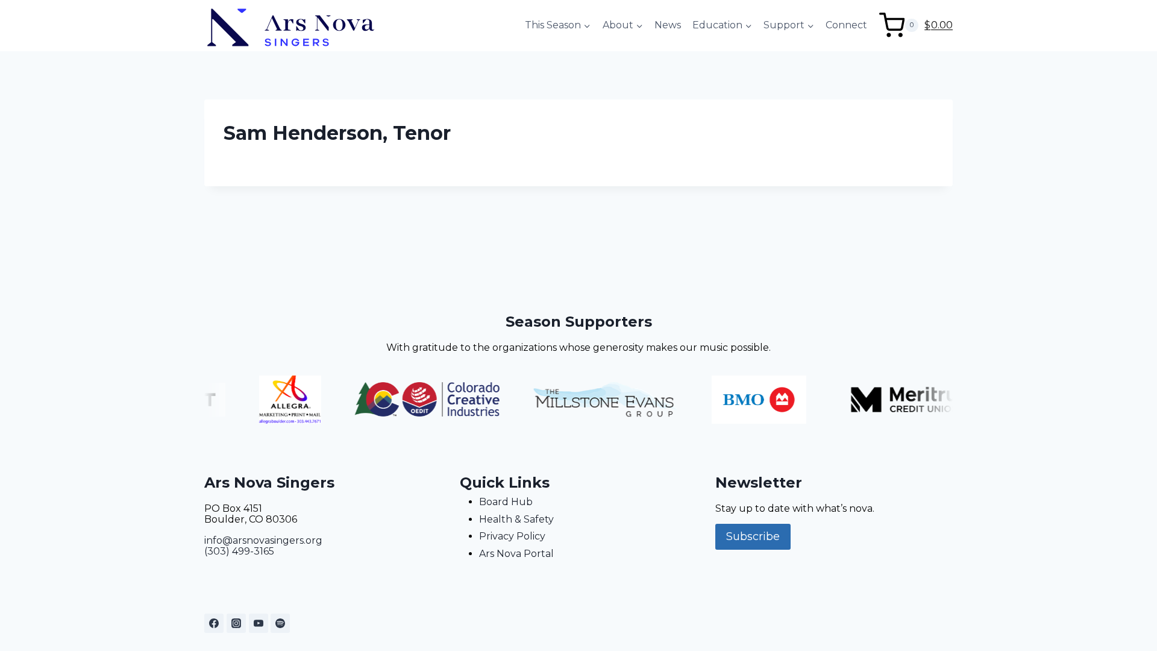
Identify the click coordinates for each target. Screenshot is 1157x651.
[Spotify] (280, 623)
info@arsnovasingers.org (263, 540)
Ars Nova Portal (516, 553)
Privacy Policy (512, 536)
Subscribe (753, 536)
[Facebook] (214, 623)
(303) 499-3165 (239, 551)
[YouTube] (258, 623)
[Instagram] (236, 623)
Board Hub (506, 502)
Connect (846, 25)
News (667, 25)
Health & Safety (516, 519)
